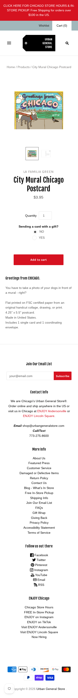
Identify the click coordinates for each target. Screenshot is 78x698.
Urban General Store (50, 689)
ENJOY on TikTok (39, 622)
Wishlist (44, 25)
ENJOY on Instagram (39, 617)
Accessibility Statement (39, 527)
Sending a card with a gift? (38, 226)
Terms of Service (39, 532)
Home (11, 67)
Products (24, 67)
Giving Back (39, 518)
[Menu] (9, 43)
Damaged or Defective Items (39, 473)
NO (41, 231)
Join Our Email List (39, 502)
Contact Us (39, 483)
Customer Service (39, 468)
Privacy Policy (39, 522)
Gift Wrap (39, 512)
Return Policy (39, 478)
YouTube (40, 575)
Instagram (40, 570)
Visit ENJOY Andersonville (39, 627)
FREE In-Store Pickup (39, 612)
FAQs (39, 507)
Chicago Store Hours (39, 607)
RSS (40, 585)
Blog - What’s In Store (39, 488)
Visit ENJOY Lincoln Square (39, 632)
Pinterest (40, 565)
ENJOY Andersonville (51, 411)
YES (42, 237)
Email (41, 579)
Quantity (31, 215)
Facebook (41, 555)
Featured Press (39, 463)
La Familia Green (38, 172)
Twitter (41, 560)
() (62, 25)
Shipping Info (39, 498)
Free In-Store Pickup (39, 493)
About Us (39, 458)
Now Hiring (39, 637)
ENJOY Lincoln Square (38, 416)
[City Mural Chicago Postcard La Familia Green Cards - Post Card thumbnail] (32, 153)
